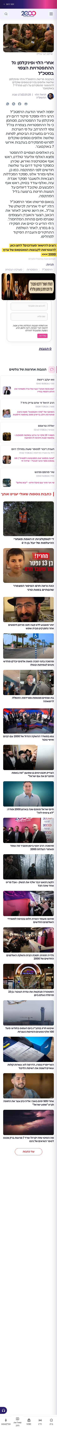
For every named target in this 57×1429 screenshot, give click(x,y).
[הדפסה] (26, 104)
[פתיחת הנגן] (3, 1410)
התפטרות (32, 269)
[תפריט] (51, 14)
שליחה (42, 336)
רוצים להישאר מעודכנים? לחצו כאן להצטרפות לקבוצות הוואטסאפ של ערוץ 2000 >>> (29, 250)
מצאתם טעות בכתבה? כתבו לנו (41, 259)
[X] (13, 103)
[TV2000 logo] (28, 14)
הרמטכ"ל (47, 269)
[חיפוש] (6, 14)
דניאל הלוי (40, 94)
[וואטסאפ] (8, 104)
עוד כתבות (29, 1151)
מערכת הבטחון (13, 269)
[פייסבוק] (20, 104)
